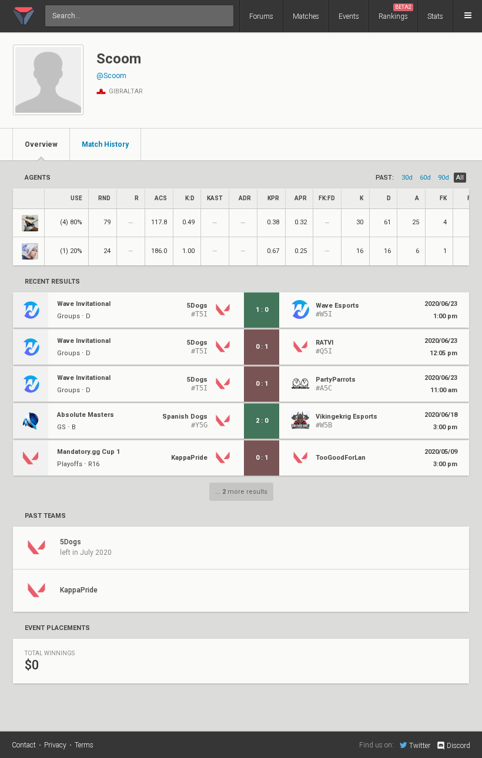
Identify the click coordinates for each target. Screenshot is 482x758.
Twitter (419, 745)
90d (443, 177)
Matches (306, 16)
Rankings (395, 12)
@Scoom (111, 75)
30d (407, 177)
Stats (435, 16)
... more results (241, 492)
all (460, 177)
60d (425, 177)
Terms (84, 745)
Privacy (55, 745)
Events (349, 16)
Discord (458, 746)
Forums (261, 16)
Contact (24, 745)
